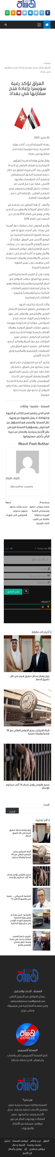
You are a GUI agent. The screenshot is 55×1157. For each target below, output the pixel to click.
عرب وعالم (35, 1141)
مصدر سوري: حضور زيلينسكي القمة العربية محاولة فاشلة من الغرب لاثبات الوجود (39, 513)
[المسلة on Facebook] (47, 12)
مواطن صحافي (37, 1149)
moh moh (13, 478)
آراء (25, 1149)
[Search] (6, 25)
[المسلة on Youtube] (18, 12)
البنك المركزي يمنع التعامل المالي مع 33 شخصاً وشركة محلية (21, 854)
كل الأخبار (27, 1153)
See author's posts (22, 486)
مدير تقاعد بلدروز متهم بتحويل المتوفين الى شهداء (17, 508)
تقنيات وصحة (34, 1145)
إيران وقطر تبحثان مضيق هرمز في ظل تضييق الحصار (20, 833)
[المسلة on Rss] (13, 12)
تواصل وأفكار (15, 1149)
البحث (46, 805)
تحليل (7, 1141)
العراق (46, 1141)
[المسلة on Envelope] (36, 12)
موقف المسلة (20, 1141)
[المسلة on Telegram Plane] (30, 12)
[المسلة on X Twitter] (41, 12)
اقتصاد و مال (18, 1145)
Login (7, 548)
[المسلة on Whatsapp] (7, 12)
